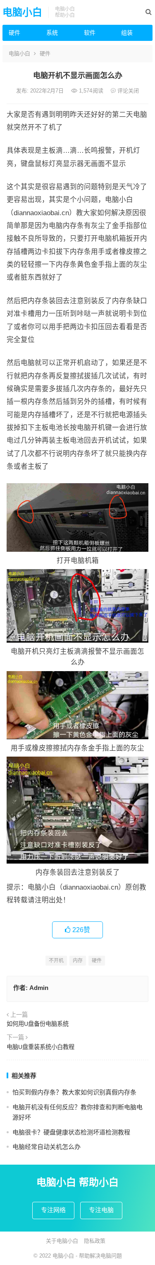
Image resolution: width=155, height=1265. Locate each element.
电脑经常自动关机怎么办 (46, 1146)
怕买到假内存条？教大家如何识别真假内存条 (74, 1092)
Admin (38, 987)
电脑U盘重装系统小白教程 (40, 1047)
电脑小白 (22, 12)
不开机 (56, 961)
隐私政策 (94, 1241)
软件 (89, 32)
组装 (127, 32)
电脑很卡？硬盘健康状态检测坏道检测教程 (71, 1132)
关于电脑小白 (62, 1241)
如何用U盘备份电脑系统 (38, 1024)
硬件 (14, 32)
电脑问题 (111, 1256)
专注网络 (53, 1209)
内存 (78, 961)
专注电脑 (101, 1209)
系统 (52, 32)
